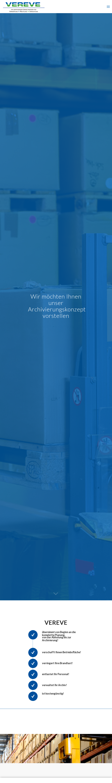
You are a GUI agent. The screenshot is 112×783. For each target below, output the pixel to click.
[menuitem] (108, 7)
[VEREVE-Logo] (23, 6)
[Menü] (108, 7)
